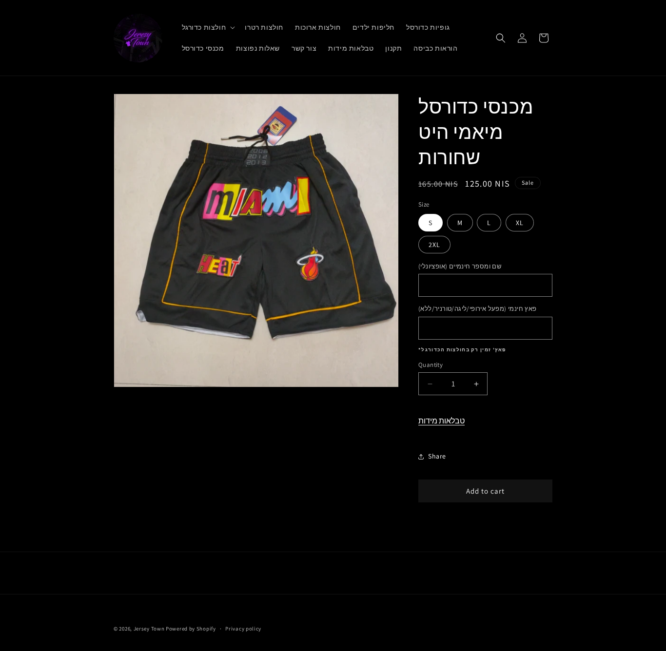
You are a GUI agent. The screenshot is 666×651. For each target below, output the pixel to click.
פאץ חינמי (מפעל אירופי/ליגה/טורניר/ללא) (477, 309)
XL (520, 222)
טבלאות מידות (441, 421)
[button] (207, 27)
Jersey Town (149, 628)
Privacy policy (243, 628)
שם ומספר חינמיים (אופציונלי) (459, 266)
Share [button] (437, 456)
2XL (434, 244)
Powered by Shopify (191, 628)
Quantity (430, 365)
